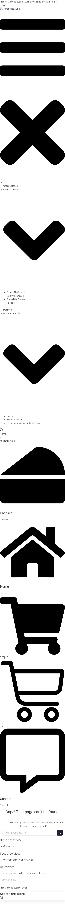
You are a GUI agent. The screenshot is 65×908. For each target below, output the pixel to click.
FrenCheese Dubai (9, 887)
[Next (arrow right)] (59, 454)
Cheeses (6, 513)
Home (3, 434)
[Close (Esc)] (61, 3)
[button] (32, 96)
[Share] (54, 3)
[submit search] (1, 897)
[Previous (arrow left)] (5, 454)
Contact (5, 799)
